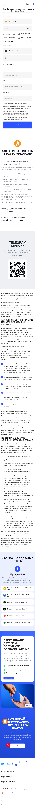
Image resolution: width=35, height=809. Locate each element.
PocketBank (7, 789)
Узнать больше (9, 678)
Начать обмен (17, 746)
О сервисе (4, 800)
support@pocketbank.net (21, 762)
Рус (27, 4)
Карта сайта (4, 804)
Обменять (17, 125)
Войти (32, 4)
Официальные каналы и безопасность (10, 796)
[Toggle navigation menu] (3, 4)
